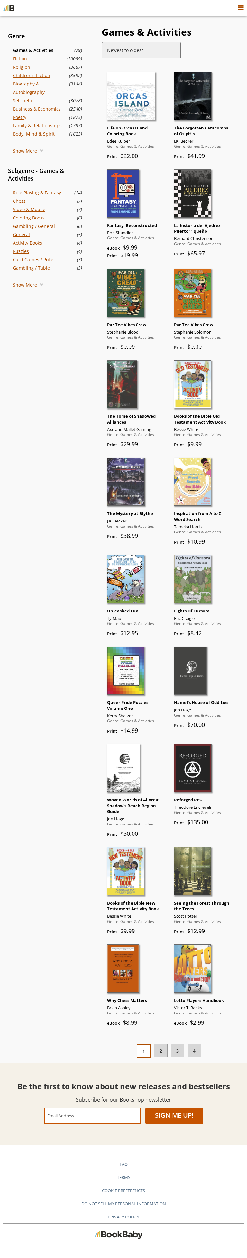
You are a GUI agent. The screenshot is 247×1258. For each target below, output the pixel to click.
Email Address (60, 1115)
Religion (21, 67)
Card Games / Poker (34, 259)
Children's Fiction (31, 75)
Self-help (22, 100)
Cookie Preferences (123, 1190)
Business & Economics (37, 109)
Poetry (19, 117)
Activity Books (27, 243)
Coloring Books (29, 218)
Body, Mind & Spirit (34, 134)
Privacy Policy (123, 1217)
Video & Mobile (29, 209)
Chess (19, 201)
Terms (123, 1177)
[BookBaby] (8, 8)
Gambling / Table (31, 268)
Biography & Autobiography (29, 88)
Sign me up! (174, 1115)
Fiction (20, 59)
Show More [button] (25, 151)
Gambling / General (34, 226)
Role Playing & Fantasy (37, 193)
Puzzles (21, 251)
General (21, 234)
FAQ (124, 1164)
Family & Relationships (37, 125)
